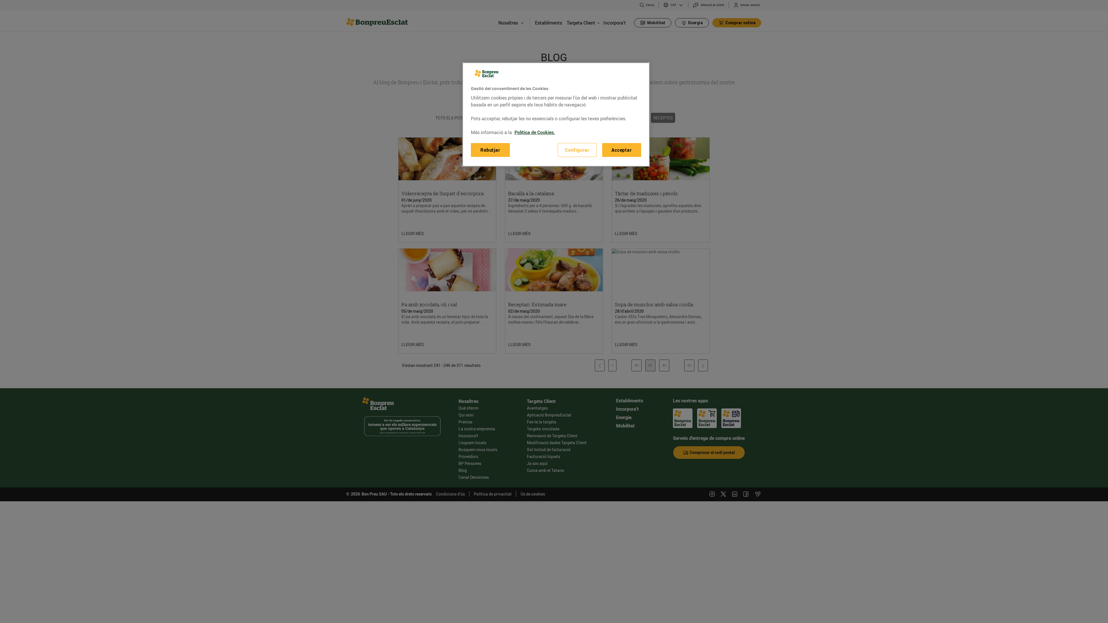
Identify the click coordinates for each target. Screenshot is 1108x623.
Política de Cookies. (534, 132)
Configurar (577, 150)
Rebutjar (490, 150)
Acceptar (621, 150)
